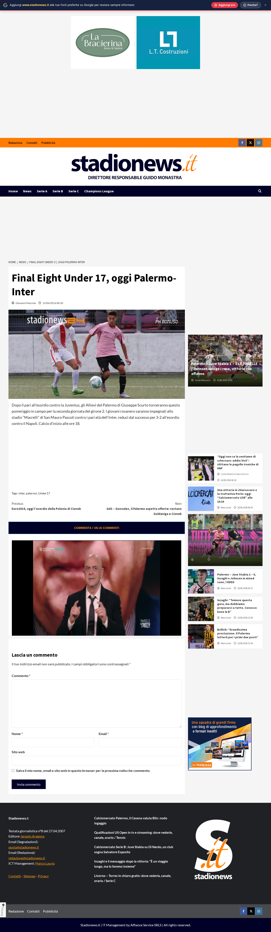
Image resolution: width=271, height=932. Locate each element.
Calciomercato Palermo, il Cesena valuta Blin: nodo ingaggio (130, 820)
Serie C (73, 191)
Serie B (58, 191)
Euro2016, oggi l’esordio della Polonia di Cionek (46, 506)
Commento (21, 676)
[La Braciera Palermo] (102, 42)
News (27, 191)
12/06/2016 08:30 (53, 303)
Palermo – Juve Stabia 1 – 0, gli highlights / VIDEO (217, 551)
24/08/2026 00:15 (245, 588)
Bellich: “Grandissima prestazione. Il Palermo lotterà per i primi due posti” (237, 633)
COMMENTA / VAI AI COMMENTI (96, 528)
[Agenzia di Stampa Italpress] (220, 744)
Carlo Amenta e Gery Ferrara (235, 474)
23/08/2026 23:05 (224, 380)
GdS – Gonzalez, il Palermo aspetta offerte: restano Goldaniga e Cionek (143, 509)
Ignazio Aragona (32, 836)
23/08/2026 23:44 (245, 617)
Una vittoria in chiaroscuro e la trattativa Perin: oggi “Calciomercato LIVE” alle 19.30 (237, 495)
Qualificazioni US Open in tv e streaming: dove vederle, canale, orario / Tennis (133, 835)
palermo (31, 493)
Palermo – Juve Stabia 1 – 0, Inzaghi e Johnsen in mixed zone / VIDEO (236, 578)
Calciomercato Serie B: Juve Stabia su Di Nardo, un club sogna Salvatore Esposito (133, 849)
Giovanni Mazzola (26, 303)
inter (22, 493)
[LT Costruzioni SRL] (168, 42)
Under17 (44, 493)
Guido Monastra (202, 380)
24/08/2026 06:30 (228, 480)
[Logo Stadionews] (214, 849)
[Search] (260, 191)
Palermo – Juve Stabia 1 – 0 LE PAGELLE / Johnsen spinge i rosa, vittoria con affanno (224, 368)
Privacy (43, 876)
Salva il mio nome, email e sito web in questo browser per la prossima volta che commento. (83, 770)
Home (13, 191)
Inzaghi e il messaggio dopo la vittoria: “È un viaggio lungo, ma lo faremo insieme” (131, 863)
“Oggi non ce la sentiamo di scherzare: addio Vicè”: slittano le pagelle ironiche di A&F (238, 462)
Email (104, 734)
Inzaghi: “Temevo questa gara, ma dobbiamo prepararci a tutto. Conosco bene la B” (237, 606)
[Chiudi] (265, 5)
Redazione (15, 142)
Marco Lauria (45, 863)
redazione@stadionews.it (26, 858)
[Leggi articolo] (201, 468)
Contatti (31, 142)
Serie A (42, 191)
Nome (17, 734)
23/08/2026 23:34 (245, 643)
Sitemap (29, 876)
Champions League (99, 191)
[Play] (21, 630)
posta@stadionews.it (23, 847)
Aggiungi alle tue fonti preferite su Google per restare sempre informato (72, 5)
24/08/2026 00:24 (219, 559)
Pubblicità (48, 142)
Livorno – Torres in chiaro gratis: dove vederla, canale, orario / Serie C (132, 878)
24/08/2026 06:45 (245, 507)
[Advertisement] (135, 106)
